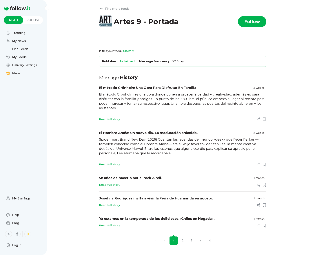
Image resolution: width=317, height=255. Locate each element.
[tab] (13, 20)
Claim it (128, 51)
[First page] (156, 240)
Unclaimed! (127, 61)
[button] (14, 245)
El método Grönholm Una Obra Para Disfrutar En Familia (147, 88)
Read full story (109, 119)
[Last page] (209, 240)
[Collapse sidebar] (47, 8)
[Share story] (258, 119)
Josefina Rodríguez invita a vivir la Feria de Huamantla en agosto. (156, 198)
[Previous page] (165, 240)
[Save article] (264, 119)
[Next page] (200, 240)
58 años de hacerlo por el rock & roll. (130, 178)
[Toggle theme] (28, 234)
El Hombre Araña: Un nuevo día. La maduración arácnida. (148, 133)
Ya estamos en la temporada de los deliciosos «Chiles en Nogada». (157, 219)
